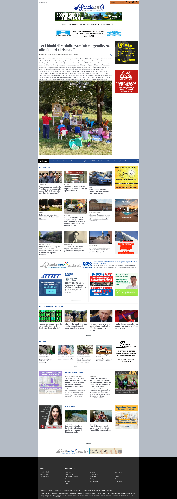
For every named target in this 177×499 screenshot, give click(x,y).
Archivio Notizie (44, 476)
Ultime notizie (105, 24)
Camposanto (94, 474)
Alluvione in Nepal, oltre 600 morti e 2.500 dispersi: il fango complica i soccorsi (76, 326)
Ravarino (118, 479)
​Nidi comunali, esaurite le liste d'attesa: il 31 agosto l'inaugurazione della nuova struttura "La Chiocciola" (76, 382)
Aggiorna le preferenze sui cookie (94, 490)
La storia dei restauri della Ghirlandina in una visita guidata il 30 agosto (99, 250)
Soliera (117, 476)
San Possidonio (94, 481)
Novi (116, 474)
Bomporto (93, 476)
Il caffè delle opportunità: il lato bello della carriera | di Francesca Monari (75, 285)
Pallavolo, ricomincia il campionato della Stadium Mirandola (137, 161)
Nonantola (118, 481)
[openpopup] (137, 24)
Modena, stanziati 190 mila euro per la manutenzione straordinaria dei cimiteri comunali (99, 218)
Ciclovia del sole (45, 472)
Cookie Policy (78, 490)
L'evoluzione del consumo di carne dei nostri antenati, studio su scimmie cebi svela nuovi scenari (84, 359)
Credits (109, 490)
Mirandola (68, 472)
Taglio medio (68, 54)
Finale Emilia (69, 474)
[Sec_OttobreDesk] (88, 33)
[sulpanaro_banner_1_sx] (126, 393)
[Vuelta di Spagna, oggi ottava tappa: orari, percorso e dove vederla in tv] (126, 316)
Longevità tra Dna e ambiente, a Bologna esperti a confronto (66, 357)
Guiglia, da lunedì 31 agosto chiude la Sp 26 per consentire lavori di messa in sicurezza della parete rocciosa (50, 251)
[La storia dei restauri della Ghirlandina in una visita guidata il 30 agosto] (100, 237)
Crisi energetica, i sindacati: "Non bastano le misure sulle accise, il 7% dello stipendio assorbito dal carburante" (50, 190)
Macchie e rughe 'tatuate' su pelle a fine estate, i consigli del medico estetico (104, 358)
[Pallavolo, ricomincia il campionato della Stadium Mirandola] (50, 205)
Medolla (76, 54)
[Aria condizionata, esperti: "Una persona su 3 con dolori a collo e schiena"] (47, 349)
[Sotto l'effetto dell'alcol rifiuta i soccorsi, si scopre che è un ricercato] (100, 178)
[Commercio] (126, 427)
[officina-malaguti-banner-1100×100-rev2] (88, 451)
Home (64, 24)
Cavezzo (92, 472)
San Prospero (119, 472)
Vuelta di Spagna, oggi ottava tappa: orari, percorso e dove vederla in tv (126, 326)
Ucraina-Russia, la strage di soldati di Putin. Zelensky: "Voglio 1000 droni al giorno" (100, 327)
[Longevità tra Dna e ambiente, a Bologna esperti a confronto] (66, 349)
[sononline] (50, 427)
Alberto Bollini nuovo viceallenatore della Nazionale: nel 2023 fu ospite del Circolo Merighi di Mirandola (100, 383)
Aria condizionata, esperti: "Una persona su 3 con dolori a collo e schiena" (46, 359)
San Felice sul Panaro (71, 476)
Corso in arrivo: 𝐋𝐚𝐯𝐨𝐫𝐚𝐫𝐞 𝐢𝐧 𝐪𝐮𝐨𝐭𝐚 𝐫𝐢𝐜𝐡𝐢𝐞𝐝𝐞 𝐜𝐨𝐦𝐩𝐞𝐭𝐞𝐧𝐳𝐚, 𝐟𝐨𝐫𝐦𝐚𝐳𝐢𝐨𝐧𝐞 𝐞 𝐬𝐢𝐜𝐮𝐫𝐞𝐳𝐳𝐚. (113, 263)
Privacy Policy (68, 490)
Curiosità (70, 406)
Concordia (68, 479)
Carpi (66, 483)
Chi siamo (113, 2)
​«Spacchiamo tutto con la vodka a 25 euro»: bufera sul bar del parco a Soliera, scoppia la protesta (101, 429)
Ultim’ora (43, 161)
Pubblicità (58, 490)
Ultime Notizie (44, 474)
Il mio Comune (72, 24)
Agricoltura (95, 24)
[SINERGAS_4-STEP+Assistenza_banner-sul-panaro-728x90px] (88, 20)
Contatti (122, 2)
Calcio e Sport (85, 24)
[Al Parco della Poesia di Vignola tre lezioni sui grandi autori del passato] (75, 237)
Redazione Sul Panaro (47, 54)
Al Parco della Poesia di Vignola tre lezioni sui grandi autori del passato (74, 249)
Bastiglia (92, 479)
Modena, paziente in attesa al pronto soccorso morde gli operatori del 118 (60, 161)
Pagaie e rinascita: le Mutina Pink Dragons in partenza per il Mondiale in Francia (75, 429)
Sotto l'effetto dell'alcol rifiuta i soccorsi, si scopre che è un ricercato (100, 161)
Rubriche (69, 274)
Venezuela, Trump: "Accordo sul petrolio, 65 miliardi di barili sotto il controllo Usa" (50, 326)
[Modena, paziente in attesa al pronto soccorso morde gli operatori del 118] (75, 177)
